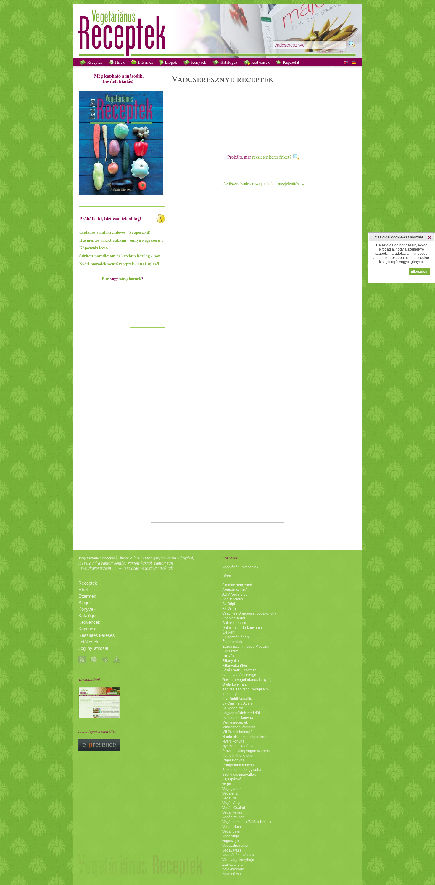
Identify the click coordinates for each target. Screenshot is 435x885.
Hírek (119, 62)
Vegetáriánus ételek (238, 855)
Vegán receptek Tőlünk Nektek (246, 822)
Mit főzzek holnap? (237, 732)
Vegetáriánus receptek (240, 567)
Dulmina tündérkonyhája (242, 628)
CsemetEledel (233, 618)
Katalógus (228, 62)
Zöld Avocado (233, 869)
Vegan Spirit (232, 827)
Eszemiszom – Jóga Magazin (245, 646)
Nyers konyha (233, 741)
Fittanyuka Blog (234, 665)
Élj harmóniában (235, 637)
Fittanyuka (230, 661)
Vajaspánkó (231, 779)
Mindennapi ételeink (238, 727)
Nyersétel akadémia (238, 746)
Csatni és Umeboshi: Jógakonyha (249, 613)
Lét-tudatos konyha (237, 718)
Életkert (228, 632)
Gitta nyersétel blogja (239, 675)
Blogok (170, 62)
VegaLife (229, 798)
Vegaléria (230, 793)
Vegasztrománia (235, 846)
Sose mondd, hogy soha (241, 770)
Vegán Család (233, 808)
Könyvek (198, 62)
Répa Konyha (233, 760)
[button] (429, 237)
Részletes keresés (96, 635)
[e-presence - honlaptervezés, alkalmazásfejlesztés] (99, 750)
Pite (105, 278)
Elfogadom (419, 272)
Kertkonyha (231, 694)
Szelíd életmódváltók (239, 774)
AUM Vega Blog (235, 594)
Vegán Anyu (231, 803)
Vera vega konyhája (238, 860)
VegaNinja (230, 836)
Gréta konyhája (234, 684)
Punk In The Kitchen (238, 755)
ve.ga (226, 784)
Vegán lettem (232, 812)
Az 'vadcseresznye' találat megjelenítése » (263, 183)
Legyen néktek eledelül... (242, 713)
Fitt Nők (228, 656)
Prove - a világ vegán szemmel (247, 751)
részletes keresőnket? (272, 157)
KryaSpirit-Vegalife (237, 699)
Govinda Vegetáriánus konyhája (248, 680)
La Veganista (232, 708)
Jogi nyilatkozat (93, 648)
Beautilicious (232, 599)
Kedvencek (260, 62)
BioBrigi (228, 604)
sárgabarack (130, 278)
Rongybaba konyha (238, 765)
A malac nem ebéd (237, 585)
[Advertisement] (103, 389)
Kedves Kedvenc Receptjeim (245, 689)
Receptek (94, 62)
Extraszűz (230, 651)
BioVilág (229, 609)
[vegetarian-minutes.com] (99, 716)
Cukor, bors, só (234, 623)
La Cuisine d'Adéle (237, 703)
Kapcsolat (290, 62)
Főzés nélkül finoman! (239, 670)
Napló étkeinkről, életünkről (244, 737)
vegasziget (231, 841)
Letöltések (88, 641)
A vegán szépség (236, 590)
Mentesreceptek (235, 722)
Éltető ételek (232, 642)
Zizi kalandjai (233, 864)
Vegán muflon (233, 817)
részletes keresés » (331, 51)
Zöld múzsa (231, 874)
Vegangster (231, 831)
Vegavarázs (231, 850)
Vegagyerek (231, 789)
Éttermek (145, 62)
